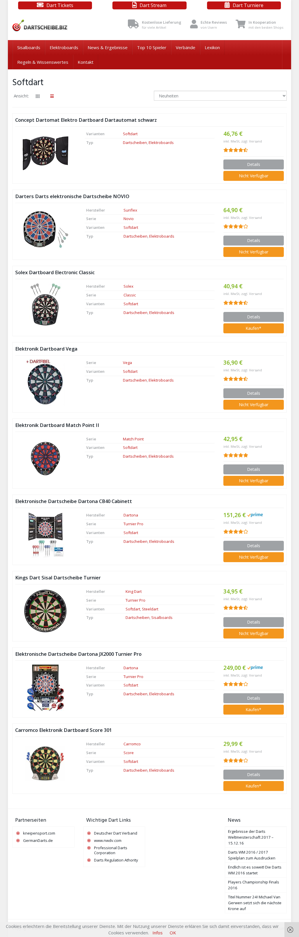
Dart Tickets (59, 5)
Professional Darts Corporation (110, 850)
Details (253, 164)
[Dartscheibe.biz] (55, 25)
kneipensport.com (39, 833)
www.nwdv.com (107, 840)
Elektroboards (64, 47)
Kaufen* (253, 328)
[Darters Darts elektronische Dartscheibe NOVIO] (45, 229)
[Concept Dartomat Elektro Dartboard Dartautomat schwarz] (45, 153)
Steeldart (150, 609)
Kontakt (85, 62)
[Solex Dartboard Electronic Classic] (45, 305)
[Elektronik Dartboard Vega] (45, 382)
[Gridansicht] (38, 96)
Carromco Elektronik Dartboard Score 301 (63, 730)
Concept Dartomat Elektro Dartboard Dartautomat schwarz (86, 119)
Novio (129, 218)
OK (173, 933)
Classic (130, 295)
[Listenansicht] (52, 96)
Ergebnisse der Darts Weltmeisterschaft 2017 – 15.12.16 (251, 837)
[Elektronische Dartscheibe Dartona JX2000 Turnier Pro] (45, 687)
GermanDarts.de (38, 840)
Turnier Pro (133, 523)
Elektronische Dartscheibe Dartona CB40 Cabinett (73, 501)
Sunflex (130, 210)
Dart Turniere (248, 5)
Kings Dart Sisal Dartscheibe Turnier (58, 577)
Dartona (131, 515)
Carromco (132, 743)
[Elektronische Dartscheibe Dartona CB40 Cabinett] (45, 534)
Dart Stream (153, 5)
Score (129, 752)
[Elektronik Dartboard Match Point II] (45, 458)
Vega (127, 362)
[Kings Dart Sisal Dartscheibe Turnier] (45, 611)
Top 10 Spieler (151, 47)
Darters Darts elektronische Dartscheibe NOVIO (72, 196)
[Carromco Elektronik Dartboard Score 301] (45, 764)
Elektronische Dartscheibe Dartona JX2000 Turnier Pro (78, 654)
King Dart (134, 591)
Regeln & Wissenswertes (42, 62)
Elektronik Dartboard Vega (46, 348)
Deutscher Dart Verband (115, 833)
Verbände (185, 47)
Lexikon (212, 47)
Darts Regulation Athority (116, 860)
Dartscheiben (135, 142)
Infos (157, 933)
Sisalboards (28, 47)
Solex (128, 286)
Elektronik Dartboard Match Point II (57, 425)
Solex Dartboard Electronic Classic (55, 272)
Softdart (130, 133)
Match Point (133, 439)
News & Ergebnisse (108, 47)
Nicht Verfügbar (253, 176)
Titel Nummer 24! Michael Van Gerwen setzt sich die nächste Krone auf (254, 902)
